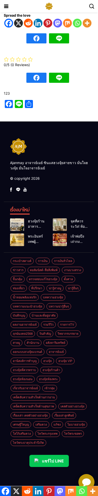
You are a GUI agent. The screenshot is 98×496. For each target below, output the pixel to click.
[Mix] (67, 23)
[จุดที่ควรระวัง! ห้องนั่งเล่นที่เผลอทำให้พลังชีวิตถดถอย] (60, 224)
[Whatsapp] (77, 23)
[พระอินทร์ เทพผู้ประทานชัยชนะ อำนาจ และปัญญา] (17, 239)
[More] (87, 23)
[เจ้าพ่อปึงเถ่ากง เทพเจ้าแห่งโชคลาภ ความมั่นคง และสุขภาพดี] (60, 239)
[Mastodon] (57, 23)
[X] (18, 23)
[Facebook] (8, 23)
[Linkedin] (38, 23)
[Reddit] (28, 23)
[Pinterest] (47, 23)
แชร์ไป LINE (53, 460)
